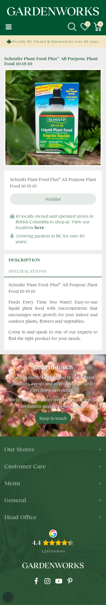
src (72, 27)
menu (8, 27)
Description (24, 259)
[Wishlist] (85, 27)
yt (59, 581)
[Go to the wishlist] (84, 27)
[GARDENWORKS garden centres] (53, 11)
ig (47, 581)
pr (70, 581)
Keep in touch (53, 418)
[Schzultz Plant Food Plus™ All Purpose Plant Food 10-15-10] (53, 117)
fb (36, 581)
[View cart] (97, 27)
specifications (27, 271)
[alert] (8, 597)
